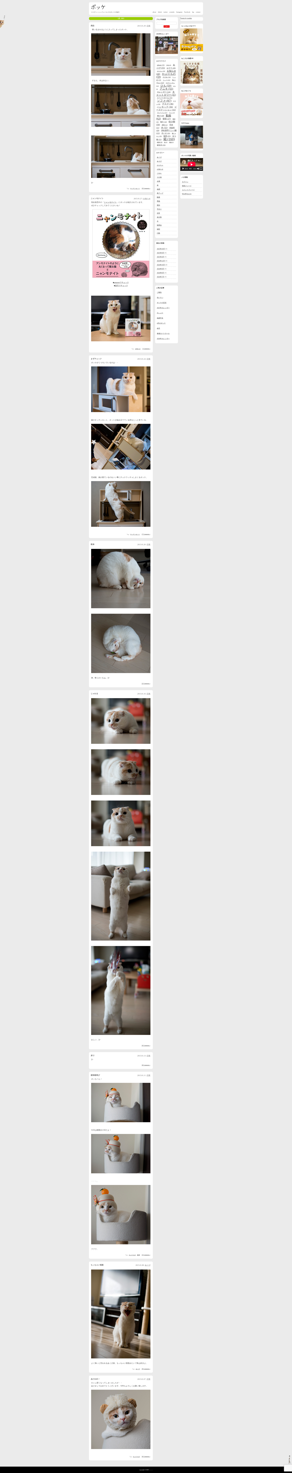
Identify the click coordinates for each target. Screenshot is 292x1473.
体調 (158, 189)
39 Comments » (146, 1369)
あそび (159, 161)
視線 (171, 142)
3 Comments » (146, 349)
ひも (166, 85)
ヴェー (172, 112)
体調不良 (160, 318)
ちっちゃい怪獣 (97, 1265)
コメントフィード (188, 190)
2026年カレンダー (163, 338)
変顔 (158, 205)
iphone (160, 65)
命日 (158, 328)
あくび (147, 1265)
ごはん (159, 173)
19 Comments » (146, 188)
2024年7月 (160, 277)
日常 (148, 26)
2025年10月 (161, 249)
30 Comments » (146, 1456)
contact (198, 12)
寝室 (167, 119)
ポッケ (98, 7)
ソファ (164, 100)
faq (193, 12)
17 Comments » (146, 534)
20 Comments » (146, 1045)
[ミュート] (198, 169)
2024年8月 (160, 273)
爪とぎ (166, 133)
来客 (165, 125)
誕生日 (161, 145)
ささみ (167, 77)
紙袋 (159, 142)
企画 (158, 181)
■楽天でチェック (121, 286)
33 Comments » (146, 1255)
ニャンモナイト (97, 198)
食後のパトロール (163, 333)
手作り (159, 209)
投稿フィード (187, 186)
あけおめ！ (95, 1379)
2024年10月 (161, 265)
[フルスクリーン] (201, 169)
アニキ (166, 88)
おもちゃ (161, 71)
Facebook (187, 12)
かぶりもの (132, 1255)
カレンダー (164, 92)
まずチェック (96, 359)
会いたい (160, 297)
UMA (168, 65)
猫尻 (167, 136)
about (154, 12)
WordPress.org (186, 194)
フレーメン (162, 113)
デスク (167, 104)
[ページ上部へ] (289, 1463)
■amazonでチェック (121, 282)
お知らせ (146, 199)
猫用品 (159, 225)
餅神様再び (95, 1075)
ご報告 (159, 292)
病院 (158, 229)
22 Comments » (146, 683)
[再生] (183, 169)
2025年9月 (160, 253)
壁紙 (158, 201)
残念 (92, 26)
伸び (160, 116)
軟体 (92, 544)
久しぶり (160, 313)
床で (92, 1055)
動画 (158, 197)
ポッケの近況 (161, 303)
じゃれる (94, 694)
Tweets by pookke (186, 18)
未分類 (159, 217)
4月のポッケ (161, 323)
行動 (158, 233)
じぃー (166, 80)
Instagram (179, 12)
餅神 (138, 1255)
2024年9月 (160, 269)
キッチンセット (135, 188)
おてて (171, 68)
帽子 (163, 122)
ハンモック (165, 107)
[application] (191, 164)
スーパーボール (164, 98)
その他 (159, 177)
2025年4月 (160, 257)
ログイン (185, 182)
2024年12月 (161, 261)
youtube (172, 12)
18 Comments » (146, 1065)
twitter (166, 12)
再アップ (160, 193)
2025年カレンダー (163, 308)
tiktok (160, 12)
